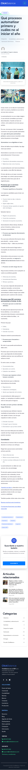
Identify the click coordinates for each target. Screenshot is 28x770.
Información (5, 729)
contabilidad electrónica (7, 517)
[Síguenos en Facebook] (3, 679)
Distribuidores (6, 721)
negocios (18, 524)
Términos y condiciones (8, 754)
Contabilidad (5, 693)
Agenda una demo (6, 487)
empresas (13, 520)
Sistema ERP (4, 527)
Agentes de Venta (7, 719)
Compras (4, 700)
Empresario (4, 520)
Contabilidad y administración (16, 39)
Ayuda (4, 731)
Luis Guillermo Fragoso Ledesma (9, 52)
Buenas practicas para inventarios (10, 502)
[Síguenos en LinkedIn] (9, 679)
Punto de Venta (6, 688)
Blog (3, 716)
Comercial (5, 690)
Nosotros (4, 714)
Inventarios (5, 703)
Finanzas (18, 41)
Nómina (4, 695)
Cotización (5, 726)
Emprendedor (19, 517)
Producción (5, 705)
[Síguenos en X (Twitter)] (6, 679)
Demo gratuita (6, 724)
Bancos (4, 698)
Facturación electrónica (8, 41)
